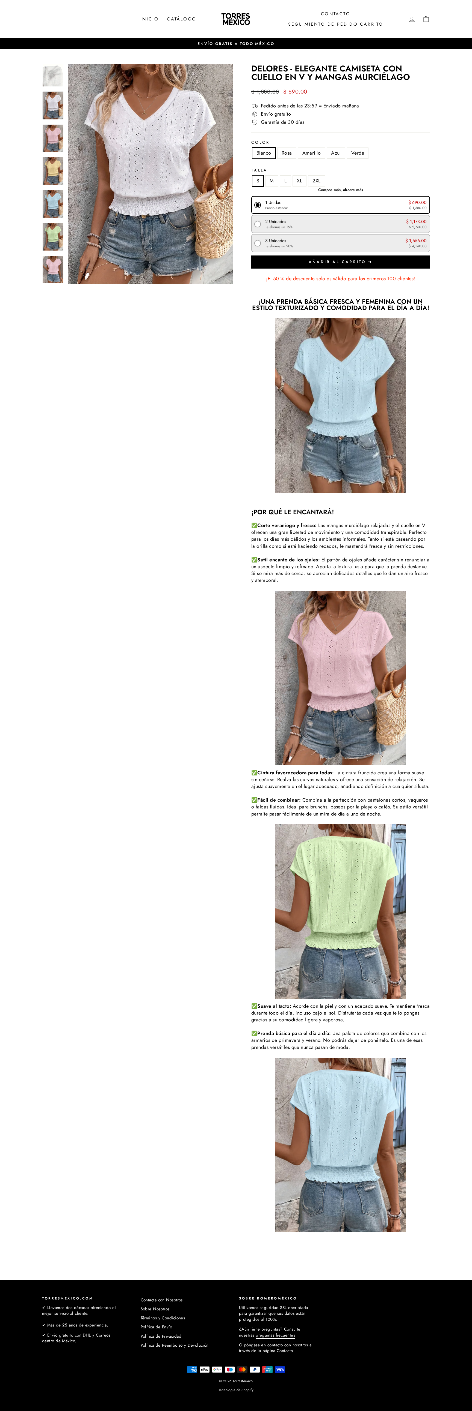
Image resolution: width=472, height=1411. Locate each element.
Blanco (263, 153)
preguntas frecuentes (275, 1335)
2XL (316, 180)
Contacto (335, 14)
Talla (259, 170)
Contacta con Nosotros (162, 1300)
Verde (357, 153)
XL (299, 180)
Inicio (149, 19)
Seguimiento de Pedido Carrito (336, 24)
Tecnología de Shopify (236, 1390)
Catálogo (181, 19)
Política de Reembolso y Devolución (175, 1345)
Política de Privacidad (161, 1336)
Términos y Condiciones (163, 1318)
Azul (336, 153)
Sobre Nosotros (155, 1309)
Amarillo (311, 153)
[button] (341, 204)
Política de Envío (156, 1327)
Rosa (287, 153)
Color (260, 142)
